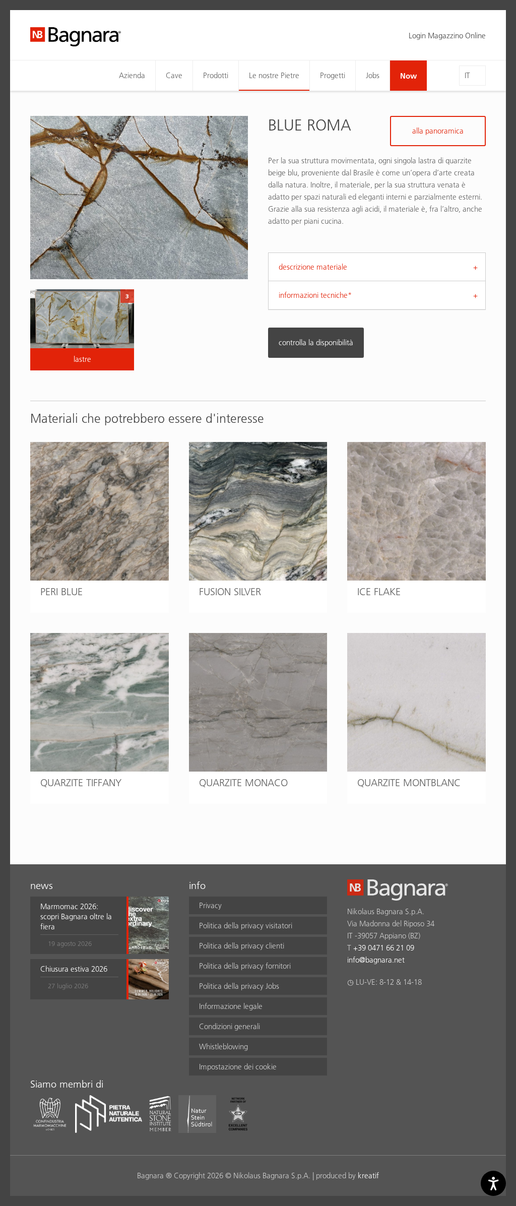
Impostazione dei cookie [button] (238, 1066)
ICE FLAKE (379, 592)
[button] (79, 925)
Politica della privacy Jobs (239, 986)
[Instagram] (372, 1008)
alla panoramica (438, 131)
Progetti (332, 75)
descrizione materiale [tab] (313, 267)
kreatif (368, 1175)
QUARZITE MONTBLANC (409, 783)
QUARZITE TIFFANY (80, 783)
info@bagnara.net (376, 960)
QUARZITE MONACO (243, 783)
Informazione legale (231, 1006)
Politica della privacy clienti (241, 945)
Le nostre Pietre (274, 75)
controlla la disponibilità (316, 342)
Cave (174, 75)
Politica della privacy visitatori (245, 925)
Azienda (132, 75)
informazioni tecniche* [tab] (315, 295)
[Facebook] (353, 1008)
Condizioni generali (229, 1026)
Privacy (210, 905)
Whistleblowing (223, 1046)
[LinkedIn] (392, 1008)
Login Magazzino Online (447, 35)
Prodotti (215, 75)
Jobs (372, 75)
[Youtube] (412, 1008)
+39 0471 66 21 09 (383, 948)
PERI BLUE (61, 592)
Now (408, 76)
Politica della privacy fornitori (245, 966)
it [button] (467, 75)
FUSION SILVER (230, 592)
